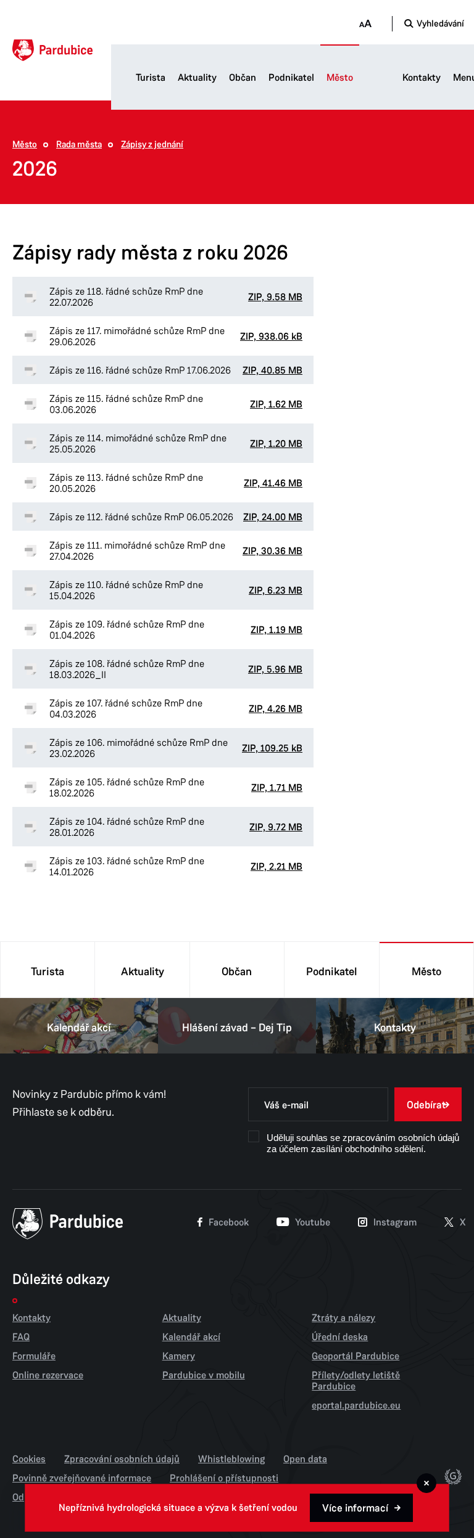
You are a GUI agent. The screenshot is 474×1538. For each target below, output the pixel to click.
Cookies (29, 1459)
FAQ (21, 1337)
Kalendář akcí (79, 1027)
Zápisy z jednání (152, 144)
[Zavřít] (426, 1483)
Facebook (229, 1222)
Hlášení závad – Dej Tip (237, 1027)
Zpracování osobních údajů (122, 1459)
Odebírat (426, 1104)
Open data (305, 1459)
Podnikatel (291, 78)
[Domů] (52, 50)
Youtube (312, 1222)
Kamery (178, 1356)
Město (339, 78)
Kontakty (421, 78)
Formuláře (34, 1356)
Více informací (355, 1508)
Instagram (395, 1222)
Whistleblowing (231, 1459)
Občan (242, 78)
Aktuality (197, 78)
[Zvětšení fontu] (365, 23)
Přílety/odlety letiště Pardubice (356, 1381)
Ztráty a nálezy (343, 1318)
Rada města (79, 144)
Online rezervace (47, 1375)
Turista (150, 78)
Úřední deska (340, 1337)
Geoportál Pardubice (355, 1356)
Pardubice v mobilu (203, 1375)
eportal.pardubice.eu (356, 1405)
